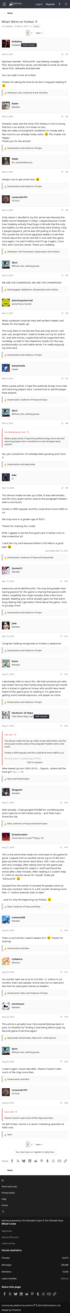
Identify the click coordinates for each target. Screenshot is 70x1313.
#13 (66, 725)
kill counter (43, 889)
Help (4, 1199)
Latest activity (8, 1243)
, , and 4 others (33, 251)
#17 (66, 972)
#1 (67, 54)
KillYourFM (29, 61)
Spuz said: (9, 1111)
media (36, 26)
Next (38, 32)
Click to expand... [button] (35, 762)
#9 (67, 487)
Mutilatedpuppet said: (15, 432)
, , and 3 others (32, 289)
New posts (7, 1230)
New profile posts (10, 1237)
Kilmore (64, 1278)
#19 (66, 1061)
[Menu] (4, 4)
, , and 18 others (27, 92)
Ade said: (8, 734)
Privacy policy (8, 1192)
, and (27, 399)
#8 (67, 423)
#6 (67, 313)
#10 (66, 581)
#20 (66, 1102)
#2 (67, 116)
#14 (66, 802)
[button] (34, 1180)
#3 (67, 171)
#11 (66, 636)
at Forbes (30, 75)
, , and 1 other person (31, 1037)
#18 (66, 1016)
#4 (67, 210)
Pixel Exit (16, 1309)
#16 (66, 930)
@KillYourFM (28, 588)
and (24, 148)
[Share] (62, 54)
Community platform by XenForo (31, 1305)
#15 (66, 847)
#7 (67, 378)
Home (5, 1205)
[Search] (66, 4)
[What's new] (59, 4)
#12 (66, 674)
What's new (9, 1223)
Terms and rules (9, 1186)
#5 (67, 275)
